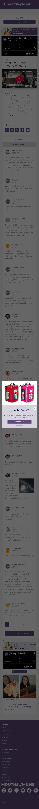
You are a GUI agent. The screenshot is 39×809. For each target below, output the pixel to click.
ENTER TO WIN (19, 422)
